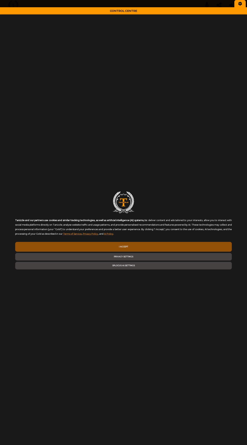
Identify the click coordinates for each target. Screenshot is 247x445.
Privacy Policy (90, 233)
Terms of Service (72, 233)
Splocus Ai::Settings (123, 265)
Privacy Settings (123, 256)
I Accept (123, 247)
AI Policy (108, 233)
